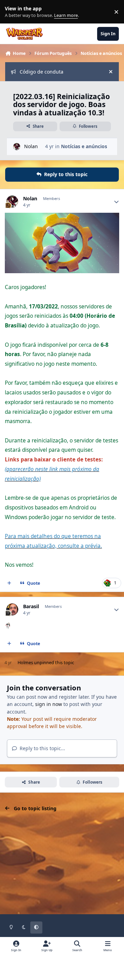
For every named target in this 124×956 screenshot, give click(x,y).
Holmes (25, 663)
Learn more (13, 12)
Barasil (31, 606)
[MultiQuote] (9, 583)
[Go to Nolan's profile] (16, 146)
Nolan (31, 146)
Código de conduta (41, 71)
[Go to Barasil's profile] (12, 609)
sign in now (48, 704)
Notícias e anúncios (84, 146)
